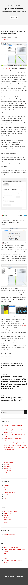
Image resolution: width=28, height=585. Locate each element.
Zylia (5, 498)
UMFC (5, 554)
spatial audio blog (14, 8)
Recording (6, 363)
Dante (3, 368)
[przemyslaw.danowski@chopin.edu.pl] (19, 5)
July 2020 (6, 464)
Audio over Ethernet (17, 366)
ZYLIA (5, 522)
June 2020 (6, 466)
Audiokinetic (7, 513)
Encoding (6, 485)
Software (6, 490)
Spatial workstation (16, 363)
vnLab (5, 558)
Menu (13, 17)
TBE (5, 496)
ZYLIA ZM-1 (8, 68)
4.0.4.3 (24, 325)
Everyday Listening (9, 535)
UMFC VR (6, 556)
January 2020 (7, 468)
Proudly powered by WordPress (14, 576)
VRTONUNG (7, 520)
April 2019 (7, 473)
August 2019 (7, 471)
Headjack (6, 518)
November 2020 (8, 462)
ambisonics (6, 366)
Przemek (5, 39)
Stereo (6, 494)
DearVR (6, 515)
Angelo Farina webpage (10, 511)
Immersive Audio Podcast (11, 547)
